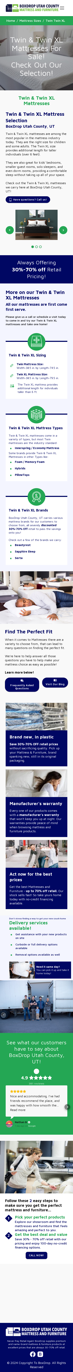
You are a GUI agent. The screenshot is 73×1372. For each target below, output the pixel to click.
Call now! (36, 1255)
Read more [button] (18, 1110)
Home (10, 20)
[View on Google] (9, 1123)
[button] (6, 1107)
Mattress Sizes (30, 20)
